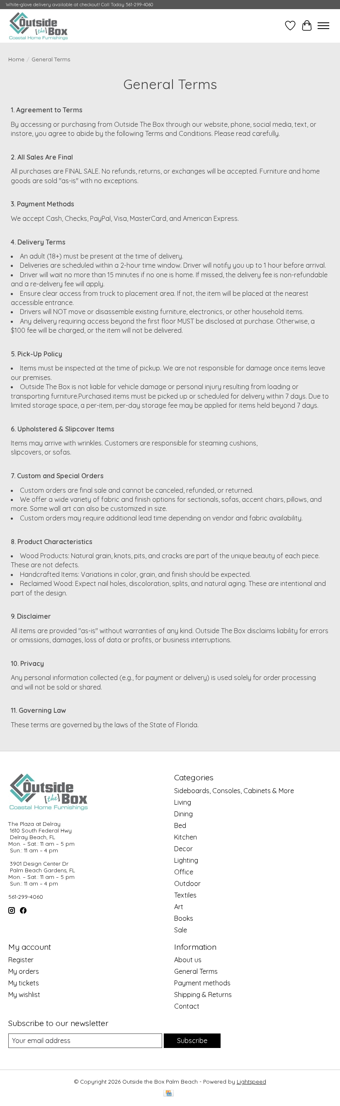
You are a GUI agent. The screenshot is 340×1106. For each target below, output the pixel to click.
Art (178, 907)
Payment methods (202, 983)
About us (188, 960)
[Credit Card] (168, 1094)
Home (16, 59)
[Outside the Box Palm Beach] (38, 26)
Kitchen (185, 837)
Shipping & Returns (203, 994)
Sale (180, 930)
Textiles (185, 895)
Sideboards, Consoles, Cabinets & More (234, 791)
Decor (183, 849)
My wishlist (24, 994)
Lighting (186, 860)
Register (21, 960)
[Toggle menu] (323, 25)
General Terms (196, 971)
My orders (23, 971)
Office (183, 872)
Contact (186, 1006)
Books (183, 918)
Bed (180, 825)
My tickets (23, 983)
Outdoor (187, 883)
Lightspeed (251, 1081)
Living (182, 802)
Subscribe (192, 1040)
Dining (183, 814)
